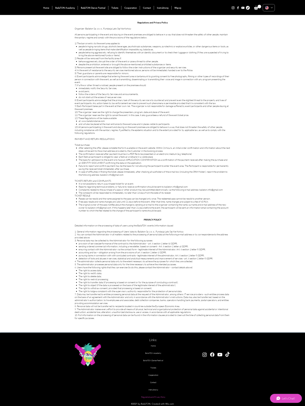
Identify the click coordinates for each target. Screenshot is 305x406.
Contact (153, 382)
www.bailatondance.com (93, 121)
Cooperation (153, 375)
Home (153, 346)
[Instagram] (233, 8)
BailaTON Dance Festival (153, 360)
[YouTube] (243, 8)
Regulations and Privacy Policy (153, 397)
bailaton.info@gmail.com (111, 174)
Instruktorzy (153, 389)
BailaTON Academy (153, 353)
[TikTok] (248, 8)
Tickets (153, 368)
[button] (257, 7)
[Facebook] (238, 8)
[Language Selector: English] (269, 7)
